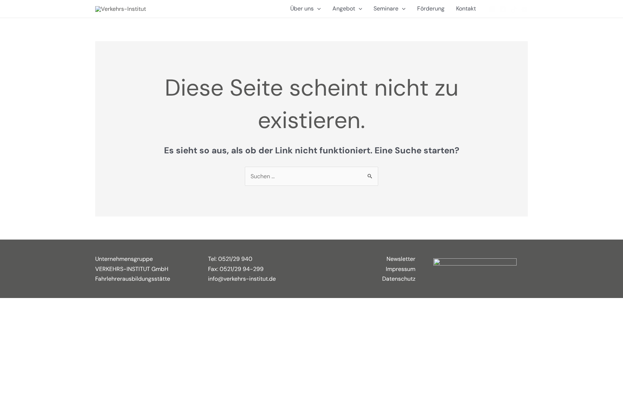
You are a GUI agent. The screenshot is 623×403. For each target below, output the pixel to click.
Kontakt (466, 8)
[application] (317, 8)
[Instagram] (492, 9)
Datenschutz (398, 278)
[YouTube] (524, 9)
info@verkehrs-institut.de (242, 278)
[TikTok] (514, 9)
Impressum (400, 269)
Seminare (386, 8)
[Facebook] (503, 9)
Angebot (343, 8)
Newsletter (400, 259)
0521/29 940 (235, 259)
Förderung (431, 8)
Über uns (302, 8)
